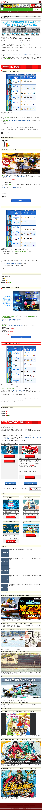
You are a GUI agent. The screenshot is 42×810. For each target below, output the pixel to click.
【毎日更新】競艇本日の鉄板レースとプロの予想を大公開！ (13, 595)
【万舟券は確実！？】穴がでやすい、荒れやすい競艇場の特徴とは (14, 651)
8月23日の (10, 483)
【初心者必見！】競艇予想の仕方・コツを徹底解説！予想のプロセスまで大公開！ (17, 629)
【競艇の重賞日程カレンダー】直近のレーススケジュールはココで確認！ (15, 702)
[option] (21, 6)
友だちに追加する (37, 9)
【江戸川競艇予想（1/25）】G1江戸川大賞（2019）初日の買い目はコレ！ (15, 711)
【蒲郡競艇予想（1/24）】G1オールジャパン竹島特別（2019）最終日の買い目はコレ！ (18, 768)
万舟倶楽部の (30, 483)
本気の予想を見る (21, 200)
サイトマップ (4, 708)
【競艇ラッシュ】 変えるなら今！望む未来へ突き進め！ (12, 132)
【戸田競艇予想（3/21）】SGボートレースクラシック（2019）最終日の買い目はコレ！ (18, 739)
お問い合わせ (26, 805)
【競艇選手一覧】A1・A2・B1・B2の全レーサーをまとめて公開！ (14, 623)
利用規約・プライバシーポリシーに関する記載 (15, 805)
